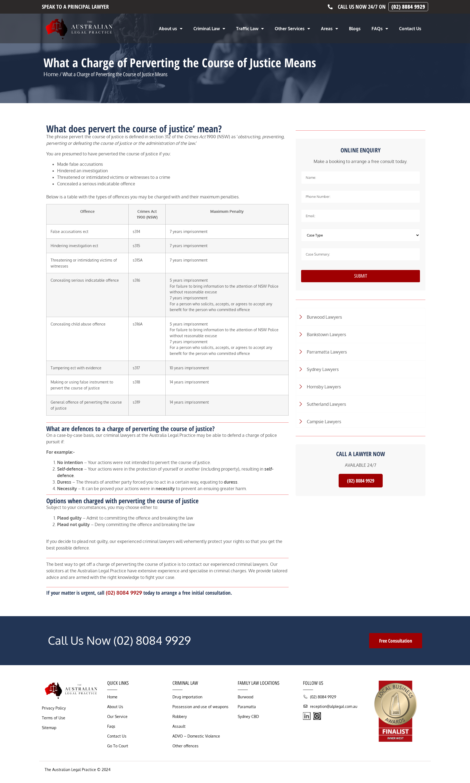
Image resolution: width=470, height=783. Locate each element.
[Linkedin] (307, 716)
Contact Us (410, 28)
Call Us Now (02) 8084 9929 (119, 640)
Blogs (355, 28)
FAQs (377, 28)
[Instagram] (317, 716)
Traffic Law (247, 28)
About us (168, 28)
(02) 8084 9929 (124, 592)
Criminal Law (206, 28)
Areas (327, 28)
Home (51, 74)
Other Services (290, 28)
